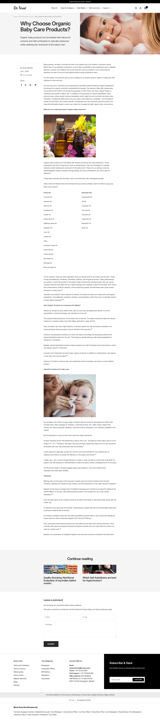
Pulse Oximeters (33, 714)
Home (15, 16)
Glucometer (45, 678)
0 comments (27, 75)
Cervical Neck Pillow (70, 712)
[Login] (140, 8)
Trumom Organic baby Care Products (74, 468)
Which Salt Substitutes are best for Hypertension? (99, 579)
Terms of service (19, 669)
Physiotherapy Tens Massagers (130, 712)
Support (106, 8)
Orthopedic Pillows (48, 669)
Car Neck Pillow (84, 712)
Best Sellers (81, 8)
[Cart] (145, 8)
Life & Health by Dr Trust (26, 16)
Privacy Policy (87, 609)
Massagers (45, 665)
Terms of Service (102, 609)
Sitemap (16, 685)
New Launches (94, 8)
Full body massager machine (24, 712)
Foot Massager (56, 712)
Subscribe (138, 679)
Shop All (54, 8)
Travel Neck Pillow (98, 712)
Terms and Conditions (21, 665)
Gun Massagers (111, 712)
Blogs (16, 682)
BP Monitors (45, 672)
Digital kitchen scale (42, 712)
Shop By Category (67, 8)
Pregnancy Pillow (20, 714)
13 (60, 528)
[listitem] (21, 85)
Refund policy (18, 672)
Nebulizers (45, 675)
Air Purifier (53, 714)
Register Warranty (20, 678)
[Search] (136, 8)
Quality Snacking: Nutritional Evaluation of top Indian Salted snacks (60, 580)
